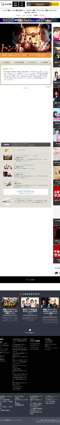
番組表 (1, 339)
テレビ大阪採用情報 (5, 399)
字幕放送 (17, 398)
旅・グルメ (2, 356)
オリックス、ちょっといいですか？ (19, 348)
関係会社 (2, 398)
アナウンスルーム (34, 345)
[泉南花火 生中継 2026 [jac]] (30, 20)
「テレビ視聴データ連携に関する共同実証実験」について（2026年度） (36, 405)
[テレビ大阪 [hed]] (6, 4)
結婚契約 (16, 181)
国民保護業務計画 (19, 405)
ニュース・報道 (3, 344)
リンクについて (18, 420)
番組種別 (17, 403)
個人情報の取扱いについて (36, 396)
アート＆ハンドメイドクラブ (51, 348)
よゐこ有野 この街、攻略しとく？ (19, 353)
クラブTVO (41, 15)
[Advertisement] (26, 104)
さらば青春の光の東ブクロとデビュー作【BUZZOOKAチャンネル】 (19, 379)
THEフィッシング (16, 390)
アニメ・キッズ (3, 351)
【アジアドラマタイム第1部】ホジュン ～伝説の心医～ (26, 155)
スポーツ (2, 358)
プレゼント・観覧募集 (35, 341)
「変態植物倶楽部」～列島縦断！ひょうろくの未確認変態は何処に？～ (19, 340)
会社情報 (6, 396)
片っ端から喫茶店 (16, 369)
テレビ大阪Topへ (30, 333)
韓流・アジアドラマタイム (50, 344)
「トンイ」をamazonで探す (18, 149)
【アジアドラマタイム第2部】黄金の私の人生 (24, 165)
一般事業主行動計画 (5, 410)
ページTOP (31, 280)
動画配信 (36, 15)
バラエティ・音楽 (4, 349)
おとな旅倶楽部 (48, 341)
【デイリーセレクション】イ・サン (22, 172)
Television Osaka (45, 421)
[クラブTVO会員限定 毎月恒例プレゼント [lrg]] (43, 5)
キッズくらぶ (48, 349)
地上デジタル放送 (19, 396)
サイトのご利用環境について (6, 420)
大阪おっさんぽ (16, 355)
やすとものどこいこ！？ (17, 386)
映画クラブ (47, 346)
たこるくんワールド (34, 347)
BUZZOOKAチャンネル (17, 346)
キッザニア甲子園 (34, 349)
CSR (1, 405)
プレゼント (18, 15)
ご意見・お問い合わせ (50, 403)
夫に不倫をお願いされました (19, 344)
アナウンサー (30, 15)
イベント (24, 15)
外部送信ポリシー (34, 398)
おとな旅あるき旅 (16, 388)
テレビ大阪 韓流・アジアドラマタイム (22, 199)
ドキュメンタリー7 (16, 363)
